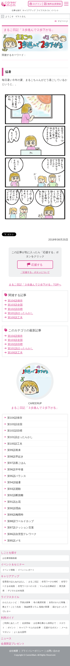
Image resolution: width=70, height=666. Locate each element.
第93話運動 (14, 488)
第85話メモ (14, 540)
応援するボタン (51, 627)
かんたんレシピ (9, 602)
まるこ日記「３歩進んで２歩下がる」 (35, 407)
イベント (55, 10)
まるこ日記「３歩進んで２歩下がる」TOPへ (35, 284)
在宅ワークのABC (50, 581)
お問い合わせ (53, 651)
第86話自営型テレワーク (21, 534)
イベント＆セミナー (12, 564)
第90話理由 (14, 508)
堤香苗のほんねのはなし (13, 581)
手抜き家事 (25, 602)
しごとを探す (9, 552)
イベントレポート (26, 570)
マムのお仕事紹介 (48, 586)
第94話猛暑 (14, 482)
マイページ (63, 21)
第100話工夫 (15, 317)
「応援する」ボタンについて (35, 272)
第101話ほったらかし (20, 313)
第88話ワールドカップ (20, 521)
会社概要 (13, 651)
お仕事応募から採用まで (44, 623)
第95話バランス (16, 475)
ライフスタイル (43, 10)
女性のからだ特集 (57, 602)
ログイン (37, 4)
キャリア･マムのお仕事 (30, 627)
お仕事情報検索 (9, 558)
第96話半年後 (15, 469)
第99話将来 (14, 449)
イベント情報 (8, 570)
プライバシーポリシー (32, 651)
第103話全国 (15, 304)
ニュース (6, 638)
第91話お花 (14, 501)
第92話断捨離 (15, 495)
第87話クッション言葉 (20, 527)
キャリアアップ (28, 10)
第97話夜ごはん (16, 462)
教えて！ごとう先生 (11, 607)
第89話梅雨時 (15, 514)
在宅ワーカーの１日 (27, 586)
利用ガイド (7, 617)
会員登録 (26, 623)
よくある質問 (20, 632)
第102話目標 (15, 309)
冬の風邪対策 (39, 602)
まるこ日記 (33, 581)
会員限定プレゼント (12, 643)
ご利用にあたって (10, 623)
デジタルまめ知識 (16, 590)
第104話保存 (15, 300)
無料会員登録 (54, 4)
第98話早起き (15, 456)
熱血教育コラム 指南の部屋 (36, 607)
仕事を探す (16, 10)
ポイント (12, 627)
